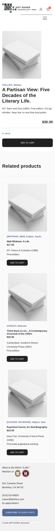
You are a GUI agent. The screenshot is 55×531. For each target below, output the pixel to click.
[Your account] (41, 10)
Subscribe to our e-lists (20, 512)
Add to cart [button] (17, 263)
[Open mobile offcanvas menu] (45, 18)
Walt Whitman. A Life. (18, 241)
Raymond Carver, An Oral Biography (27, 427)
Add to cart (27, 142)
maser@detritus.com (13, 499)
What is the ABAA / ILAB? (15, 467)
